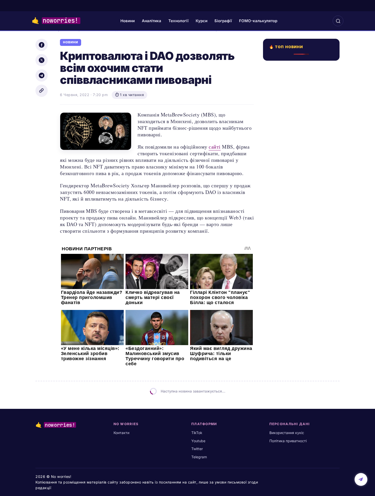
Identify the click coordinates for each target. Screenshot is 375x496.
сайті (215, 146)
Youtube (198, 441)
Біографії (223, 20)
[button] (338, 21)
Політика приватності (288, 441)
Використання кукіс (286, 432)
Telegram (199, 457)
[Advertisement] (303, 246)
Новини (127, 20)
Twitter (197, 449)
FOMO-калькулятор (258, 20)
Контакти (121, 432)
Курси (201, 20)
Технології (178, 20)
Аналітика (151, 20)
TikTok (196, 432)
